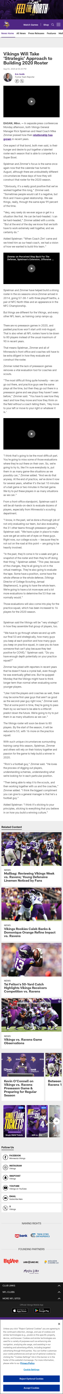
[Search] (52, 24)
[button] (31, 101)
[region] (31, 1356)
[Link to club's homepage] (6, 23)
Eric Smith (20, 74)
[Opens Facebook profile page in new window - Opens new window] (17, 81)
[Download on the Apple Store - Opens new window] (19, 1311)
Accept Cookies (31, 1388)
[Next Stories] (56, 1121)
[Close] (59, 1323)
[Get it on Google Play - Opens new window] (42, 1312)
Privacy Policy (27, 1363)
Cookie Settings (31, 1369)
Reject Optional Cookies (32, 1378)
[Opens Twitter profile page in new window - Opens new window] (22, 81)
